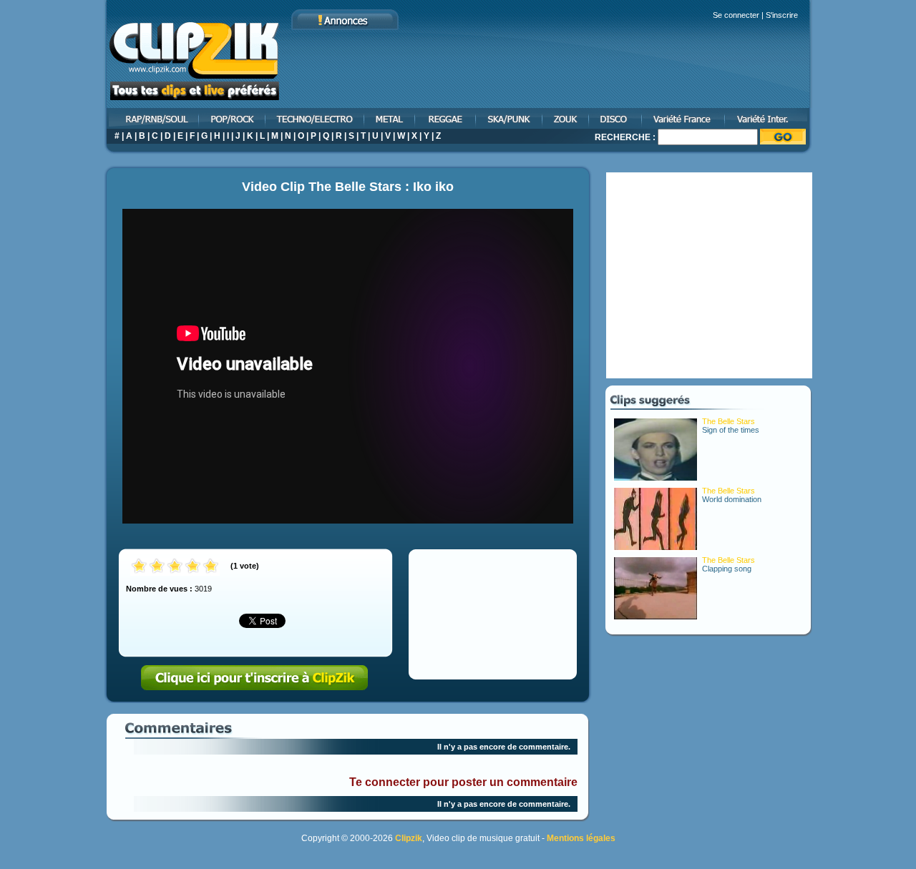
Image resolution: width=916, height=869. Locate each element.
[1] (139, 567)
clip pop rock (233, 118)
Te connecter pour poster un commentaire (463, 782)
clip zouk (566, 118)
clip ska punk (510, 118)
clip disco (616, 118)
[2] (157, 567)
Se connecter (736, 15)
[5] (211, 567)
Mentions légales (581, 838)
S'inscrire (782, 15)
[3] (175, 567)
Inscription (255, 678)
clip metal (390, 118)
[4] (193, 567)
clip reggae (446, 118)
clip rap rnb (152, 118)
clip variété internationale (769, 118)
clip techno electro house (315, 118)
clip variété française (684, 118)
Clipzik (408, 838)
